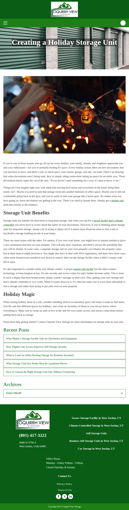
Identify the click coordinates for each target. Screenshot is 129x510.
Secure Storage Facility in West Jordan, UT (96, 418)
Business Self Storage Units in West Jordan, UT (96, 440)
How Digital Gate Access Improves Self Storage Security (36, 346)
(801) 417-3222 (33, 435)
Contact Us (64, 476)
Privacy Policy (64, 484)
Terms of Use (64, 490)
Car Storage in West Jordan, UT (96, 448)
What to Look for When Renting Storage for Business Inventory (40, 355)
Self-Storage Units (96, 433)
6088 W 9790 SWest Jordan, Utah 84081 (32, 444)
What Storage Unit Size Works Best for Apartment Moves (36, 363)
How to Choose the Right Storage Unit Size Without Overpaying (40, 371)
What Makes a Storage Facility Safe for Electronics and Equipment (41, 338)
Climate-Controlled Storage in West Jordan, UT (96, 425)
